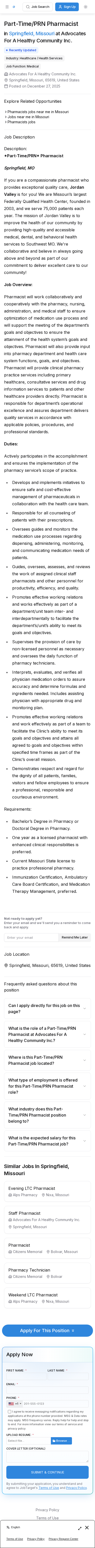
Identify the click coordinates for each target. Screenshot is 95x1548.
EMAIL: (11, 1384)
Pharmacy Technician (29, 1270)
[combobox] (15, 1403)
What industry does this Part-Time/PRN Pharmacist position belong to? (37, 1115)
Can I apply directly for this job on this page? (44, 1008)
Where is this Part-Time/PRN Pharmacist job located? (35, 1060)
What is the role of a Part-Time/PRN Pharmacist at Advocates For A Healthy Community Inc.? (42, 1034)
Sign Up (70, 7)
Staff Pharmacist (24, 1213)
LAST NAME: (56, 1370)
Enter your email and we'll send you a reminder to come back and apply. (47, 922)
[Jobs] (14, 7)
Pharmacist (19, 1245)
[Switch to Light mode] (85, 7)
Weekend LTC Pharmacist (33, 1294)
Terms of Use (49, 1488)
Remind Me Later (75, 937)
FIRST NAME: (15, 1370)
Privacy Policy (76, 1488)
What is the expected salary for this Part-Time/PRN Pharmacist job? (41, 1140)
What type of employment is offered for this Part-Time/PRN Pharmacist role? (43, 1086)
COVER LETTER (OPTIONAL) (25, 1448)
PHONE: (12, 1400)
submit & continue (47, 1472)
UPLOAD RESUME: (38, 1437)
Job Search (40, 7)
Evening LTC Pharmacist (31, 1188)
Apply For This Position (44, 1330)
